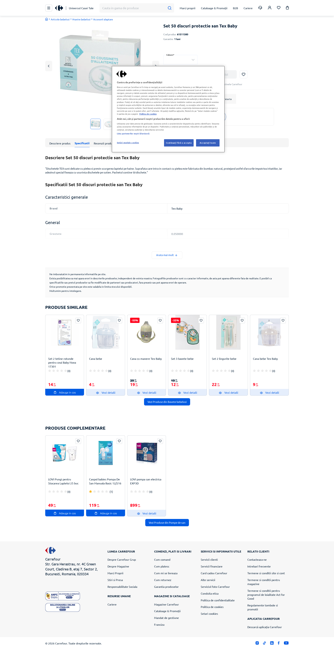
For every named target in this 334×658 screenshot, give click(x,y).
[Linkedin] (271, 643)
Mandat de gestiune (166, 617)
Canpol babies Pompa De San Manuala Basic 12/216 (105, 481)
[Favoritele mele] (278, 8)
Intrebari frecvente (259, 566)
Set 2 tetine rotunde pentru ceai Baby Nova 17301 (62, 362)
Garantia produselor (166, 586)
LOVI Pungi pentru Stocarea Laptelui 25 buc (63, 481)
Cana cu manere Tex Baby (146, 358)
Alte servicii (208, 580)
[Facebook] (279, 643)
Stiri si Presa (115, 580)
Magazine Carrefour (166, 604)
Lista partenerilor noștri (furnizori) (133, 133)
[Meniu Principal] (48, 8)
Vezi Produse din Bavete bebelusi (167, 401)
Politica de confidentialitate (218, 600)
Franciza (159, 624)
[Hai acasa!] (46, 19)
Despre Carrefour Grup (122, 559)
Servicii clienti (209, 559)
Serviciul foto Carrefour (215, 586)
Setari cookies (209, 613)
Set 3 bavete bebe (182, 358)
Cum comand (162, 559)
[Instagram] (257, 643)
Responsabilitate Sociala (122, 586)
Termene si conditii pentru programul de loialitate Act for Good (266, 594)
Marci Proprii (115, 573)
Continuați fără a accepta (179, 142)
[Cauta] (169, 8)
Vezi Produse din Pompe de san (167, 522)
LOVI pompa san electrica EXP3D (145, 481)
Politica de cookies (212, 606)
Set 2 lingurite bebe (224, 358)
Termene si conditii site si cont (266, 573)
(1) (111, 491)
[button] (287, 8)
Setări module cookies (128, 142)
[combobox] (180, 60)
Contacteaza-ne (257, 559)
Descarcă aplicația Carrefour (264, 627)
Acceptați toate (208, 142)
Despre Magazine (118, 566)
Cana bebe (95, 358)
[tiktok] (264, 643)
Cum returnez (162, 580)
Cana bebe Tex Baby (265, 358)
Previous (48, 65)
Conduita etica (209, 593)
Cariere (112, 604)
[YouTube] (286, 643)
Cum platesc (161, 566)
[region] (168, 109)
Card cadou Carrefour (214, 573)
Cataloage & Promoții (167, 611)
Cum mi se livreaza (165, 573)
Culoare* (170, 55)
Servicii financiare (211, 566)
